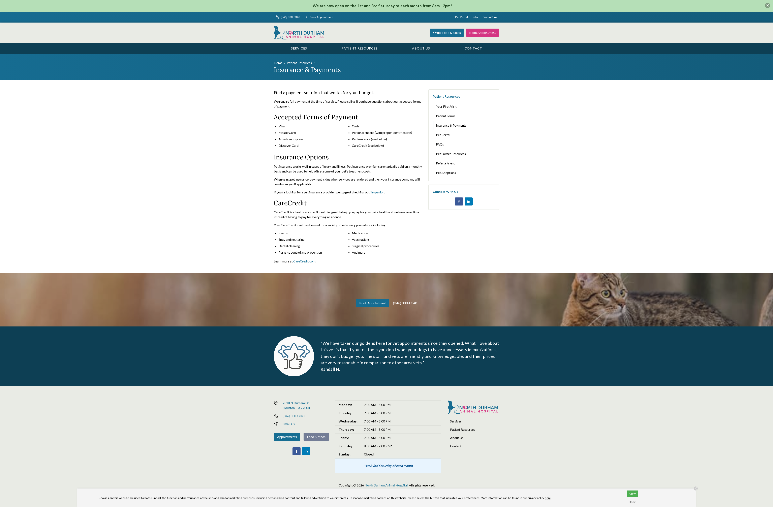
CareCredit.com (304, 261)
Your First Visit (446, 106)
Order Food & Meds (447, 32)
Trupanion (377, 192)
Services (299, 48)
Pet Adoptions (446, 173)
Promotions (490, 17)
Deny (632, 502)
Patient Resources (359, 48)
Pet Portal (461, 17)
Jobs (475, 17)
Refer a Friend (445, 163)
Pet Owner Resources (451, 154)
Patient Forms (445, 116)
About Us (421, 48)
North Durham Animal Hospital (386, 485)
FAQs (440, 144)
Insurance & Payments (451, 125)
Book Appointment (482, 32)
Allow (632, 493)
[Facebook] (459, 201)
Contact (473, 48)
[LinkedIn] (469, 201)
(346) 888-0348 (405, 303)
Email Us (289, 424)
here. (548, 498)
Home (278, 63)
